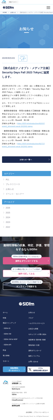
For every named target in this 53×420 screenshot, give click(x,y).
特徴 (4, 318)
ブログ (30, 318)
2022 (8, 227)
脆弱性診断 (16, 406)
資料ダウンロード (34, 351)
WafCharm (16, 389)
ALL (7, 180)
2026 (8, 208)
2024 (8, 218)
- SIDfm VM (7, 334)
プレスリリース (13, 184)
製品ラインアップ (9, 323)
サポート (6, 361)
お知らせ (13, 12)
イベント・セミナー (15, 194)
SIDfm (14, 394)
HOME (5, 12)
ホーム (5, 312)
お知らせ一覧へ (26, 160)
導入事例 (6, 356)
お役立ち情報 (33, 329)
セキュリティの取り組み (37, 334)
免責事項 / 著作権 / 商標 (37, 340)
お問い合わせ (33, 362)
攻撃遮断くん (17, 383)
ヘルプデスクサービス (36, 323)
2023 (8, 222)
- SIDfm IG (6, 328)
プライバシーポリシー (41, 412)
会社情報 (29, 412)
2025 (8, 213)
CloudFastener (17, 400)
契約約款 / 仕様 (33, 345)
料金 (4, 350)
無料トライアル (34, 356)
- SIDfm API (7, 345)
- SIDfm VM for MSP (10, 339)
